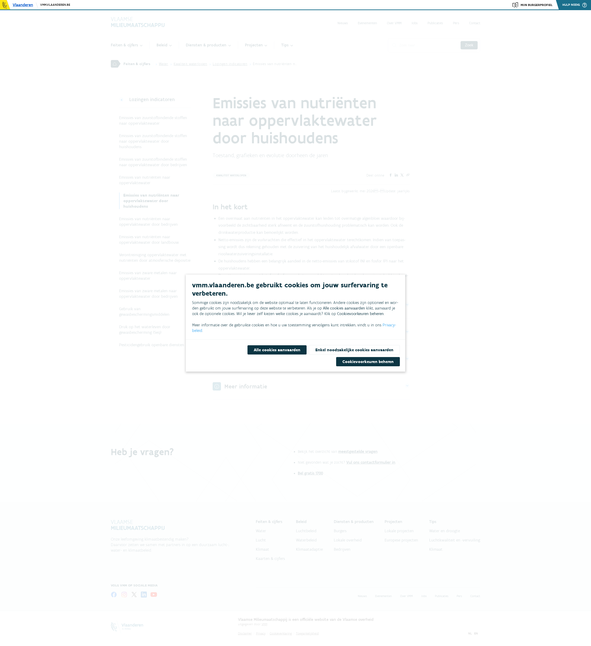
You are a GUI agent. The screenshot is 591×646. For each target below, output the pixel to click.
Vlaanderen (23, 5)
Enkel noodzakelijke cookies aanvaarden (354, 349)
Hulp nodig (571, 5)
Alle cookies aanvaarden (277, 349)
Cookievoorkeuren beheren (368, 361)
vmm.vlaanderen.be (55, 5)
